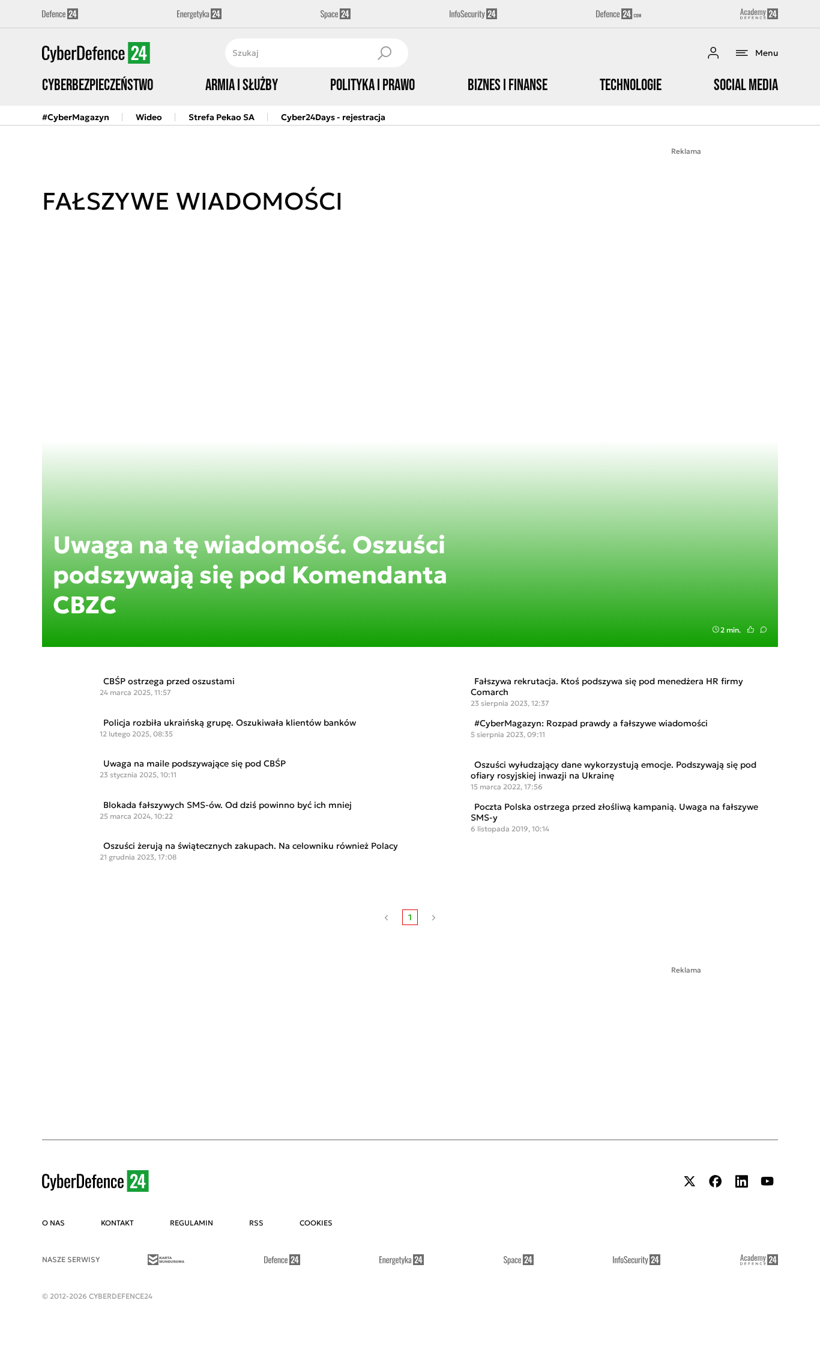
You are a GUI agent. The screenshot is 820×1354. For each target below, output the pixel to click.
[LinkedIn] (741, 1181)
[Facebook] (715, 1181)
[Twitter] (690, 1181)
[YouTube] (767, 1181)
